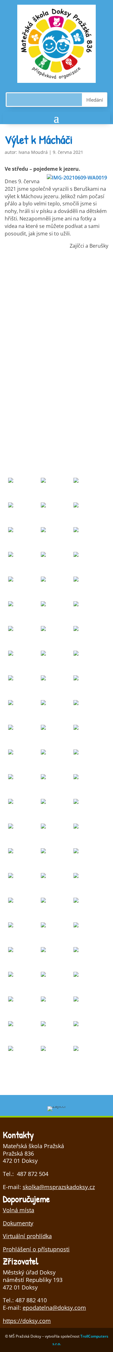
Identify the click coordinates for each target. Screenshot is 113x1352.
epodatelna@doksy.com (54, 1307)
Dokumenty (18, 1223)
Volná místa (18, 1210)
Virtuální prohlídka (27, 1236)
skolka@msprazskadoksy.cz (59, 1187)
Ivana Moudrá (33, 152)
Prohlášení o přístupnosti (36, 1249)
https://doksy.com (27, 1320)
